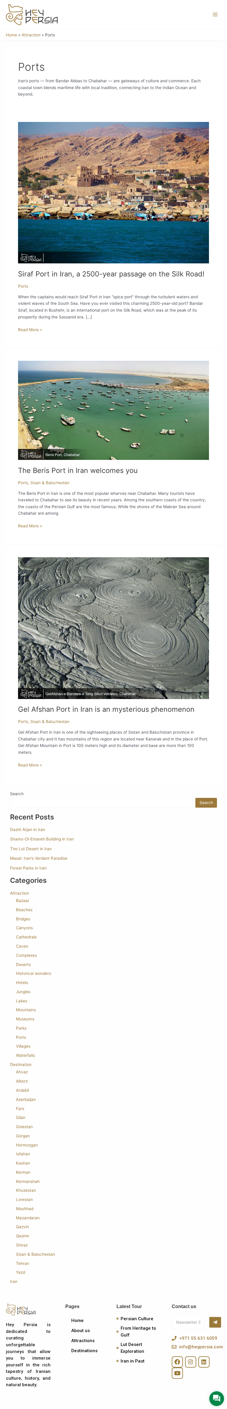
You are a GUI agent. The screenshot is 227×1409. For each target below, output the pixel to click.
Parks (21, 1028)
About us (80, 1330)
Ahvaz (22, 1072)
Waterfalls (25, 1055)
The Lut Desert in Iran (31, 848)
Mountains (26, 1009)
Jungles (23, 991)
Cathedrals (26, 937)
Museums (25, 1019)
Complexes (26, 955)
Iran (13, 1281)
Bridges (23, 919)
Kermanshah (28, 1181)
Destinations (84, 1350)
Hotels (22, 982)
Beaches (24, 909)
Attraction (19, 893)
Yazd (20, 1272)
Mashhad (24, 1208)
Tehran (22, 1263)
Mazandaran (28, 1217)
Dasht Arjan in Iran (27, 829)
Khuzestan (26, 1190)
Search (17, 793)
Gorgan (23, 1135)
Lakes (21, 1001)
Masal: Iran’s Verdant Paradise (38, 858)
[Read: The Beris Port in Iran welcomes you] (113, 410)
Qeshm (22, 1236)
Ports (23, 286)
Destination (21, 1064)
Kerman (23, 1172)
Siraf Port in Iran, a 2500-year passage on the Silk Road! (111, 274)
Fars (20, 1108)
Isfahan (23, 1154)
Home (77, 1320)
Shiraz (22, 1245)
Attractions (83, 1340)
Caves (22, 946)
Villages (23, 1046)
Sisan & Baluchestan (49, 482)
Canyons (24, 927)
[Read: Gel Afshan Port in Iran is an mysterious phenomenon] (113, 627)
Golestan (24, 1126)
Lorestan (24, 1199)
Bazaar (22, 900)
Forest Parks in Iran (28, 868)
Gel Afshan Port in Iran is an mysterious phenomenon (106, 709)
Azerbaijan (26, 1099)
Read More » (30, 329)
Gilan (20, 1117)
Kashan (23, 1163)
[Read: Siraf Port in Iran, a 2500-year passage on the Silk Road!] (113, 192)
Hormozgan (27, 1145)
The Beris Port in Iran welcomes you (78, 470)
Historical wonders (33, 973)
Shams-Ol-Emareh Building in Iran (42, 839)
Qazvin (22, 1226)
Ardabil (22, 1090)
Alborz (22, 1081)
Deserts (23, 964)
